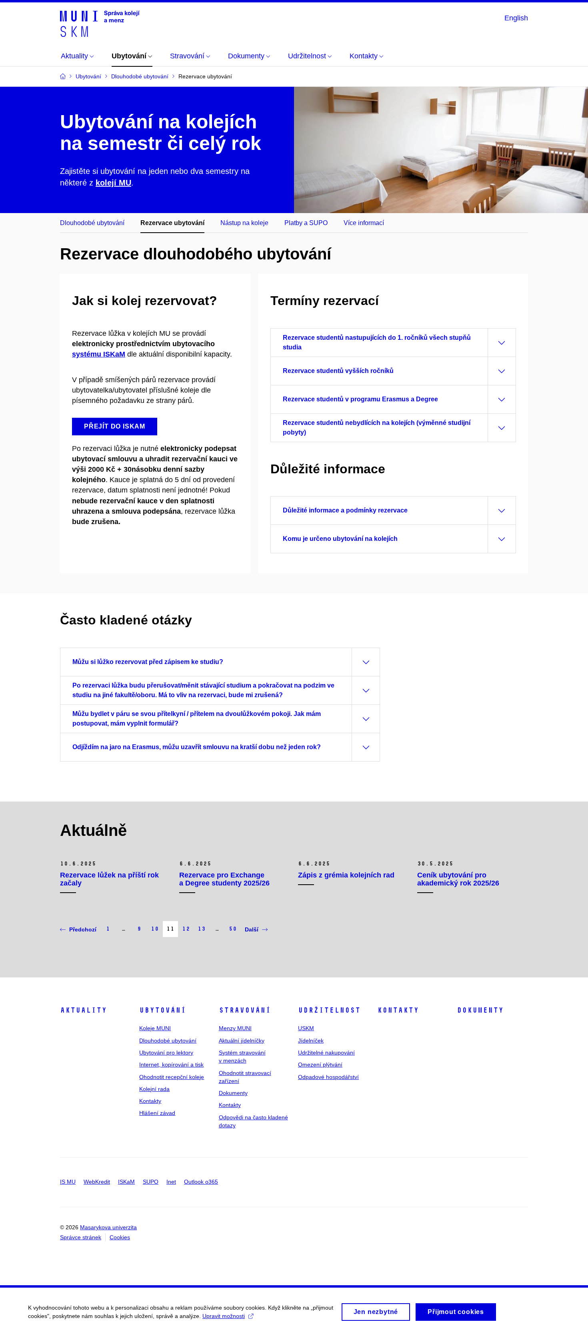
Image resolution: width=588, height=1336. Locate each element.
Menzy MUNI (235, 1028)
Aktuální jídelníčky (241, 1040)
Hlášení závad (157, 1113)
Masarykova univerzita (108, 1227)
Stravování (245, 1010)
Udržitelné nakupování (326, 1052)
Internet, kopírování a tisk (171, 1064)
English (516, 18)
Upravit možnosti (223, 1316)
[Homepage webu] (100, 23)
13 (202, 928)
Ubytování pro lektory (166, 1052)
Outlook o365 (201, 1181)
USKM (306, 1028)
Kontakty (150, 1101)
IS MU (68, 1181)
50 (233, 928)
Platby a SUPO (306, 222)
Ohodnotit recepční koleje (171, 1077)
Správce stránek (80, 1237)
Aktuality (83, 1010)
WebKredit (97, 1181)
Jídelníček (311, 1040)
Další (251, 929)
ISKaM (126, 1181)
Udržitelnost (329, 1010)
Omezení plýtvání (320, 1064)
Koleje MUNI (155, 1028)
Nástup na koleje (244, 222)
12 (186, 928)
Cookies (120, 1237)
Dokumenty (233, 1093)
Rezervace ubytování (172, 222)
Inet (171, 1181)
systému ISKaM (98, 354)
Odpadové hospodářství (328, 1077)
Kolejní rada (154, 1089)
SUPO (150, 1181)
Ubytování (162, 1010)
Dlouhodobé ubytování (92, 222)
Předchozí (82, 929)
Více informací (364, 222)
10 (155, 928)
